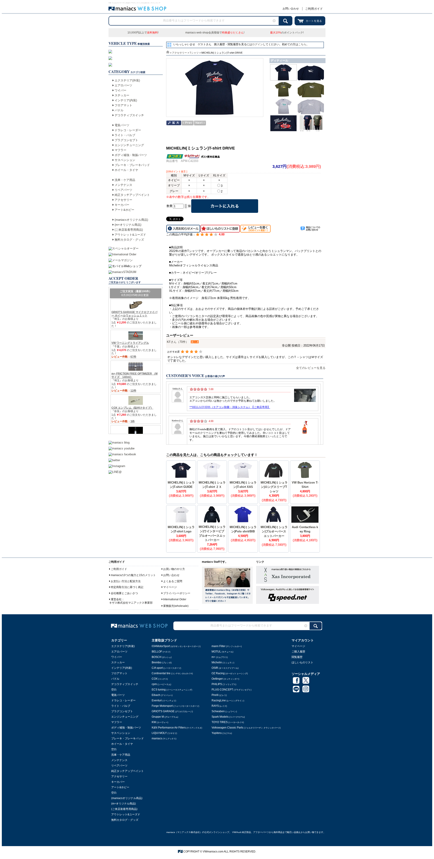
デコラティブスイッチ (129, 115)
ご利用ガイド (314, 8)
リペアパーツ (123, 190)
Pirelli (219, 695)
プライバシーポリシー (176, 593)
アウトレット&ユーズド (130, 234)
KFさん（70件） (178, 342)
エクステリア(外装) (127, 80)
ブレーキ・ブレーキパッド (132, 165)
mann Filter (227, 646)
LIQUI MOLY (164, 733)
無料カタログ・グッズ (129, 239)
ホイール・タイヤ (126, 170)
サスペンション (125, 160)
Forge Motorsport (175, 705)
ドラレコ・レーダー (128, 130)
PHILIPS (224, 684)
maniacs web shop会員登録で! (214, 32)
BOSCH (162, 657)
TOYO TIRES (228, 722)
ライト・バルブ (125, 135)
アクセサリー (123, 200)
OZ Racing (230, 673)
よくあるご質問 (172, 581)
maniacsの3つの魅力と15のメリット (133, 575)
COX (160, 678)
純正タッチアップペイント (132, 195)
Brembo (162, 662)
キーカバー (122, 204)
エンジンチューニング (129, 145)
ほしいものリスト (302, 662)
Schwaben (224, 711)
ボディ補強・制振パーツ (131, 155)
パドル (119, 110)
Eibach (162, 695)
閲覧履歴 (297, 657)
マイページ (170, 587)
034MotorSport (176, 646)
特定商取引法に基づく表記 (127, 587)
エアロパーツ (123, 85)
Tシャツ (194, 52)
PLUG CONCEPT (231, 689)
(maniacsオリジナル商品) (131, 219)
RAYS (219, 705)
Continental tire (172, 673)
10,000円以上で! (142, 32)
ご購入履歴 (298, 651)
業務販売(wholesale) (176, 605)
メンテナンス (123, 185)
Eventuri (164, 700)
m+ (220, 657)
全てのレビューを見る (311, 368)
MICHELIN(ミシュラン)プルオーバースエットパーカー (274, 531)
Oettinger (225, 678)
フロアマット (123, 105)
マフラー (120, 150)
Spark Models (228, 716)
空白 (114, 689)
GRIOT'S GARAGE (172, 711)
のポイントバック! (287, 32)
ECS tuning (172, 689)
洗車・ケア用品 (125, 180)
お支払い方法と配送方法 (126, 581)
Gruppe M (165, 716)
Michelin (223, 662)
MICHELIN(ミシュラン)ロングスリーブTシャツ (274, 487)
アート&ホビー (124, 209)
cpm (161, 684)
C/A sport (166, 667)
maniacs (164, 738)
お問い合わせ (291, 8)
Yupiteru (222, 733)
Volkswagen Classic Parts (246, 727)
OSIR (225, 667)
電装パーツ (122, 125)
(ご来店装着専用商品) (129, 229)
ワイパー (120, 90)
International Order (174, 599)
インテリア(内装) (126, 100)
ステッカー (122, 95)
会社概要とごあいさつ (124, 593)
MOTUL (222, 651)
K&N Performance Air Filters (177, 727)
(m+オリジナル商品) (128, 224)
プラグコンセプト (126, 140)
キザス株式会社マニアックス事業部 (131, 602)
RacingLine (228, 700)
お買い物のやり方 (174, 569)
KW (160, 722)
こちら (302, 44)
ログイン (257, 44)
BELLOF (161, 651)
